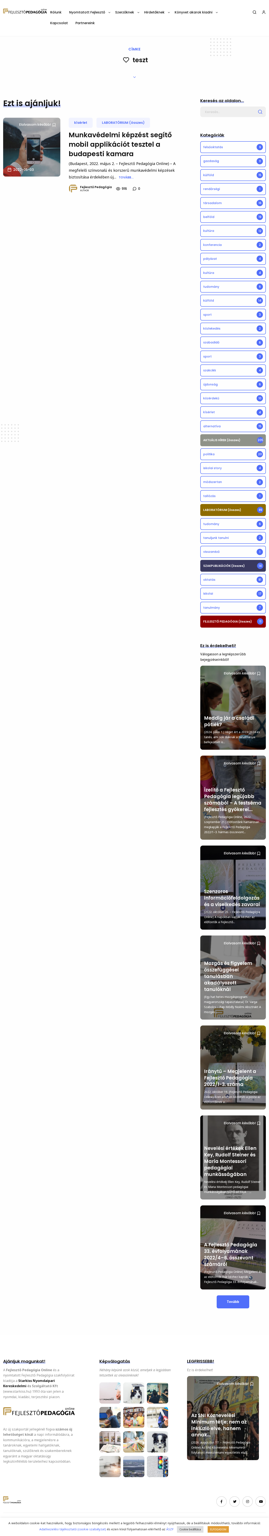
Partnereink (85, 23)
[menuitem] (56, 13)
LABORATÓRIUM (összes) (123, 122)
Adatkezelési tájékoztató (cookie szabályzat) (72, 1529)
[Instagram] (247, 1501)
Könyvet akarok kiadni (193, 12)
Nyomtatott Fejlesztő (87, 12)
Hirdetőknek (154, 12)
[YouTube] (260, 1501)
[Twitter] (234, 1501)
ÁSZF (169, 1529)
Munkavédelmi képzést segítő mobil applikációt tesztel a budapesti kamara (120, 144)
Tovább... (126, 177)
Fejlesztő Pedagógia (96, 187)
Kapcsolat (59, 23)
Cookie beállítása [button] (190, 1529)
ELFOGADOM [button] (218, 1529)
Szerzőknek (124, 12)
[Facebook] (221, 1501)
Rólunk (56, 12)
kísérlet (80, 122)
